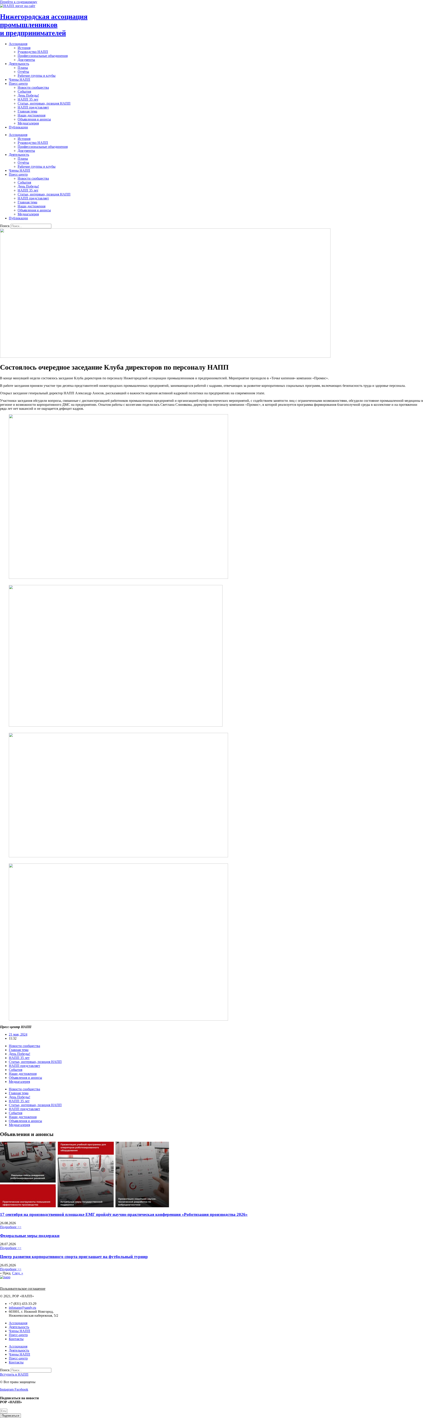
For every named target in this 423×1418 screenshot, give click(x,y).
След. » (17, 1273)
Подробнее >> (10, 1227)
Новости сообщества (33, 87)
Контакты (16, 1339)
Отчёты (23, 71)
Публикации (18, 127)
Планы (23, 68)
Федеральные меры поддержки (29, 1235)
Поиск (5, 226)
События (24, 91)
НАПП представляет (33, 107)
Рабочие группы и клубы (37, 75)
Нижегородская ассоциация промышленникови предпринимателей (43, 25)
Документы (26, 60)
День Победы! (28, 95)
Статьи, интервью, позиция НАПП (44, 103)
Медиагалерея (28, 123)
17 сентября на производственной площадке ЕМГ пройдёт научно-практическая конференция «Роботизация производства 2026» (124, 1214)
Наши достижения (31, 115)
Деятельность (19, 64)
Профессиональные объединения (43, 56)
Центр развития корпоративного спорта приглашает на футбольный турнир (74, 1256)
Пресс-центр (18, 83)
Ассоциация (18, 44)
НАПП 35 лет (28, 99)
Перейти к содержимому (18, 2)
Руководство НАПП (33, 52)
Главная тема (27, 111)
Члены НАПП (19, 79)
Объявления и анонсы (34, 119)
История (24, 48)
